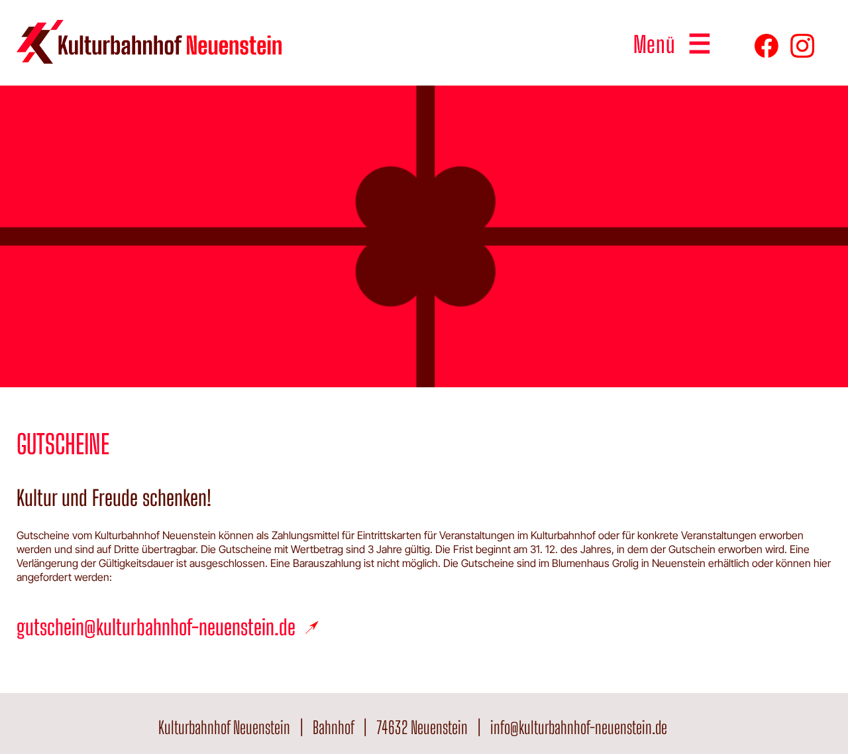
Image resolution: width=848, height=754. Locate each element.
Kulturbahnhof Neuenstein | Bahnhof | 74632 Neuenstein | (324, 727)
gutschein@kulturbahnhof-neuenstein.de (156, 627)
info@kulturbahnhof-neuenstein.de (578, 727)
